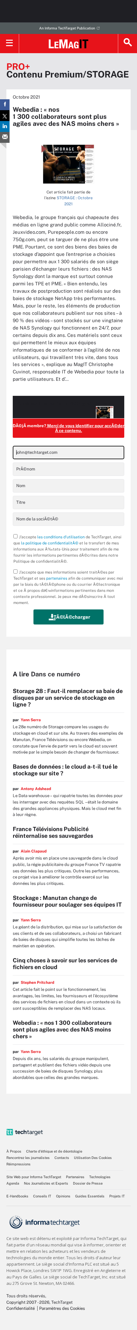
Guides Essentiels (90, 1196)
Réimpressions (18, 1164)
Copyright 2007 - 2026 (27, 1302)
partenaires (56, 578)
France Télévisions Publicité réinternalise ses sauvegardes (53, 832)
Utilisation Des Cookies (93, 1158)
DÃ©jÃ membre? (68, 428)
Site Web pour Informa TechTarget (33, 1177)
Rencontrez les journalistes (28, 1158)
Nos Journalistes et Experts (46, 1183)
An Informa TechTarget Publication (67, 28)
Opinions (63, 1196)
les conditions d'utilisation (61, 537)
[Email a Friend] (5, 137)
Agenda (12, 1183)
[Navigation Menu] (9, 43)
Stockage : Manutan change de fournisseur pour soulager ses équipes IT (67, 901)
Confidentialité (20, 1308)
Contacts (61, 1158)
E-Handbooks (17, 1196)
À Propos (13, 1151)
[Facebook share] (5, 104)
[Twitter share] (5, 115)
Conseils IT (42, 1196)
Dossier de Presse (88, 1183)
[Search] (127, 43)
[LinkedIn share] (5, 126)
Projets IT (117, 1196)
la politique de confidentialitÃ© (49, 543)
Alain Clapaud (34, 851)
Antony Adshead (36, 789)
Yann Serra (31, 720)
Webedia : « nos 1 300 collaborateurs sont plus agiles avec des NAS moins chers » (62, 1029)
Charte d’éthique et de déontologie (54, 1151)
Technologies (100, 1177)
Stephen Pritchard (37, 982)
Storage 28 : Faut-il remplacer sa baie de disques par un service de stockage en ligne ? (68, 698)
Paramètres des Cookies (62, 1308)
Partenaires (75, 1177)
